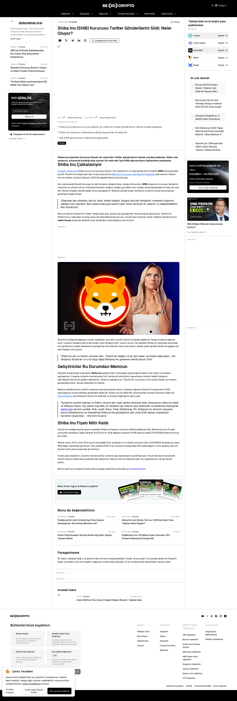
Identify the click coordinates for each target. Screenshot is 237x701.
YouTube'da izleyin (196, 232)
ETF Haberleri (189, 678)
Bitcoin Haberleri (190, 639)
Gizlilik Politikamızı (29, 123)
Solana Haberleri (191, 668)
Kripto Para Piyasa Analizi (191, 645)
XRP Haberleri (189, 635)
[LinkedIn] (79, 40)
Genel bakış (63, 22)
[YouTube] (60, 40)
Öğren (163, 636)
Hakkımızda (142, 641)
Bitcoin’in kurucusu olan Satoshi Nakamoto (134, 174)
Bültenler (164, 650)
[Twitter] (66, 40)
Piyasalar (73, 22)
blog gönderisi (65, 396)
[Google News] (225, 616)
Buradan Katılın (16, 138)
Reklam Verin (143, 631)
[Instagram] (85, 40)
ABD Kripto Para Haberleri (190, 658)
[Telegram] (72, 40)
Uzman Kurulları (167, 645)
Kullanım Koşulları (175, 686)
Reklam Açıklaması (214, 639)
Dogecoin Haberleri (192, 664)
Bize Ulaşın (142, 636)
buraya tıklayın (138, 468)
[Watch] (208, 209)
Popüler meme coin (67, 171)
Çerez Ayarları (220, 686)
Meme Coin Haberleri (192, 673)
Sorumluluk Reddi (202, 686)
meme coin (67, 409)
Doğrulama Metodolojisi (211, 633)
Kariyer (140, 645)
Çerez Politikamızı (31, 683)
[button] (27, 639)
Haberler (164, 631)
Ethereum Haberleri (192, 651)
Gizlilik (189, 686)
